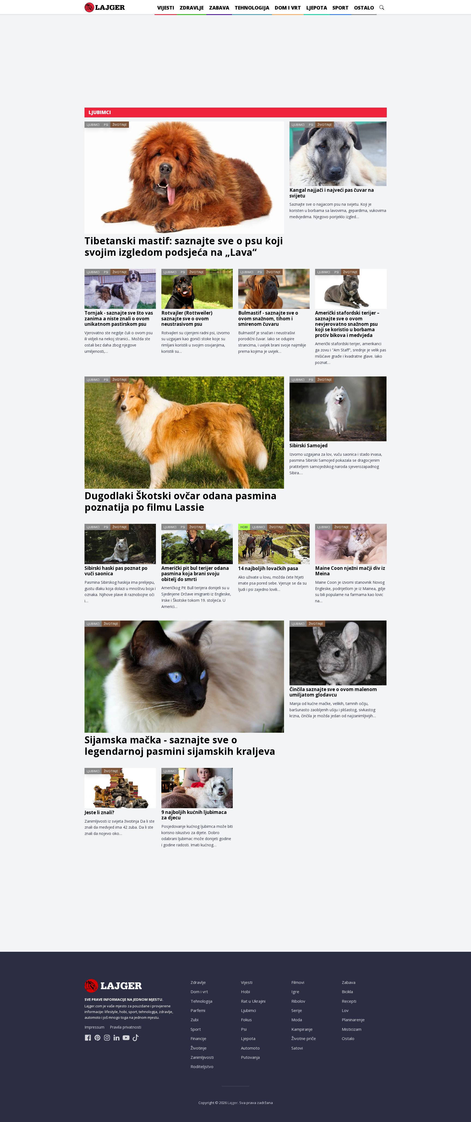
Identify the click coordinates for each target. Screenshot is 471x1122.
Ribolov (298, 1001)
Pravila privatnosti (125, 1027)
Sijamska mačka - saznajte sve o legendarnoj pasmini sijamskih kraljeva (179, 745)
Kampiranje (302, 1029)
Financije (198, 1038)
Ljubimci (93, 125)
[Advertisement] (235, 61)
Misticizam (351, 1029)
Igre (295, 991)
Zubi (194, 1019)
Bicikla (347, 991)
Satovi (297, 1048)
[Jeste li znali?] (120, 788)
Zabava (348, 982)
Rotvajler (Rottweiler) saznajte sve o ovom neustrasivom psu (186, 318)
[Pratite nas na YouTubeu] (126, 1037)
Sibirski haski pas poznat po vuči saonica (115, 571)
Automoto (250, 1048)
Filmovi (297, 982)
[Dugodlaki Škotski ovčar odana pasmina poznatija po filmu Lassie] (184, 432)
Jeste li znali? (99, 812)
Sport (196, 1029)
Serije (296, 1010)
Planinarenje (353, 1019)
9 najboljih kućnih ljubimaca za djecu (194, 815)
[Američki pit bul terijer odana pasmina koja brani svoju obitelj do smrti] (197, 544)
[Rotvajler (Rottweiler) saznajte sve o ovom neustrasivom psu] (197, 289)
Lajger (233, 1102)
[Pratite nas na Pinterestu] (97, 1037)
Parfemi (198, 1010)
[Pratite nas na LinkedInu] (116, 1037)
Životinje (120, 125)
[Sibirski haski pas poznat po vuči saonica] (120, 544)
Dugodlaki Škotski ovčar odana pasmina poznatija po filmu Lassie (180, 501)
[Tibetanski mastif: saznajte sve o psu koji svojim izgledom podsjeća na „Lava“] (184, 177)
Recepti (349, 1001)
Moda (296, 1019)
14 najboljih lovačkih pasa (268, 568)
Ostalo (348, 1038)
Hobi (244, 527)
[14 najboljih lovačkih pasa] (274, 544)
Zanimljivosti (202, 1057)
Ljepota (248, 1038)
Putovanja (250, 1057)
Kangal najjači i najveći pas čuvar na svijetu (331, 193)
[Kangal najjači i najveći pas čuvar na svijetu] (338, 153)
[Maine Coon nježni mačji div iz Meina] (351, 544)
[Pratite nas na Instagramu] (107, 1037)
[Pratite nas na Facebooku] (87, 1037)
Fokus (246, 1019)
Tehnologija (201, 1001)
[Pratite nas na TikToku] (135, 1037)
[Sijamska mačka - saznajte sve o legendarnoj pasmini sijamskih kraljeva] (184, 677)
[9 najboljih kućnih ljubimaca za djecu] (197, 788)
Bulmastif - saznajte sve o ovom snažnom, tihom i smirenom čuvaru (268, 318)
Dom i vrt (199, 991)
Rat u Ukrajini (253, 1001)
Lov (345, 1010)
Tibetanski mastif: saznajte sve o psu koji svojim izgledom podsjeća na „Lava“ (183, 246)
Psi (106, 125)
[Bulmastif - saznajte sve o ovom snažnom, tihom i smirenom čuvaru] (274, 289)
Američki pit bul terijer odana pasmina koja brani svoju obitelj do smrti (195, 573)
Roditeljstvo (202, 1066)
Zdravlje (198, 982)
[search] (382, 7)
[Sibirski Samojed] (338, 408)
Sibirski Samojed (308, 445)
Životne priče (303, 1038)
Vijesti (246, 982)
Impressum (94, 1027)
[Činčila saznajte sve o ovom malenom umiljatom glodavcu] (338, 653)
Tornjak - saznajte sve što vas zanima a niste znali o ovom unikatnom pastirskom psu (118, 318)
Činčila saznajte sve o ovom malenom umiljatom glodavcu (333, 692)
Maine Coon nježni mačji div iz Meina (350, 571)
